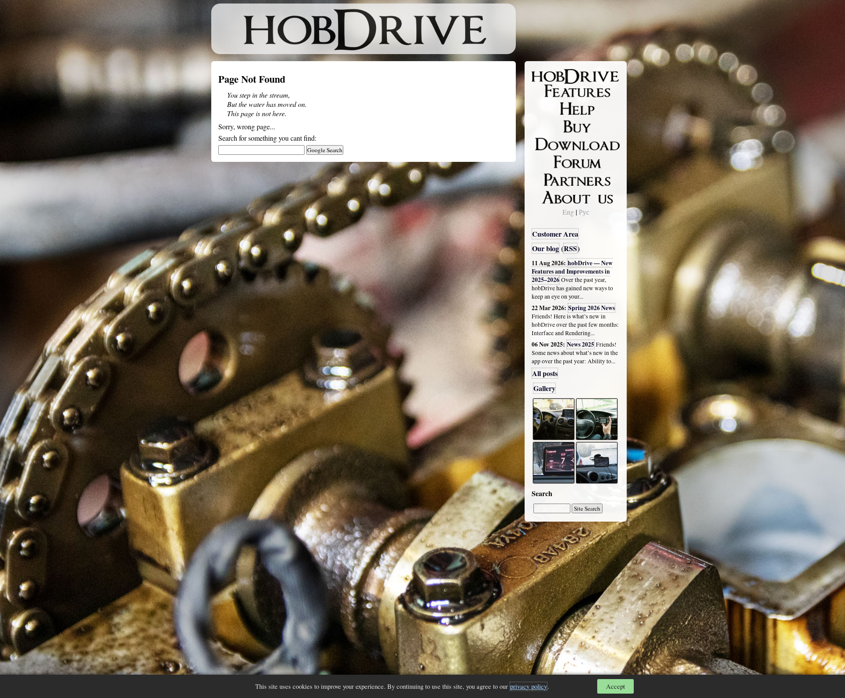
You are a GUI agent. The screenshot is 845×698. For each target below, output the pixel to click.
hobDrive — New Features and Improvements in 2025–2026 (572, 271)
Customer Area (555, 234)
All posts (545, 373)
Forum (547, 160)
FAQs (546, 108)
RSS (570, 248)
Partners (550, 178)
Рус (584, 211)
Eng (568, 211)
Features (550, 91)
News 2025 (580, 344)
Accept (615, 686)
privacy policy (528, 686)
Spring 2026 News (591, 307)
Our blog (545, 248)
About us (551, 195)
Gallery (544, 388)
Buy (543, 126)
